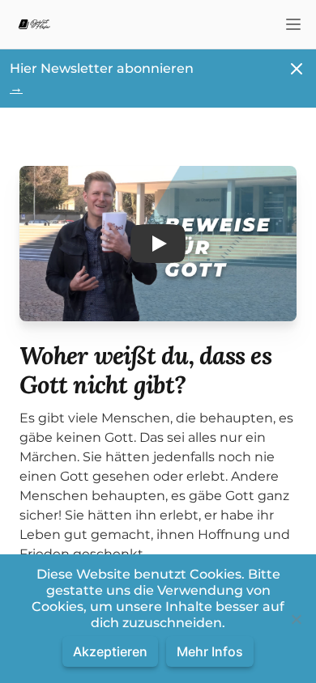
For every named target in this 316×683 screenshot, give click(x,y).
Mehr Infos (210, 651)
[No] (296, 619)
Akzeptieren (110, 651)
